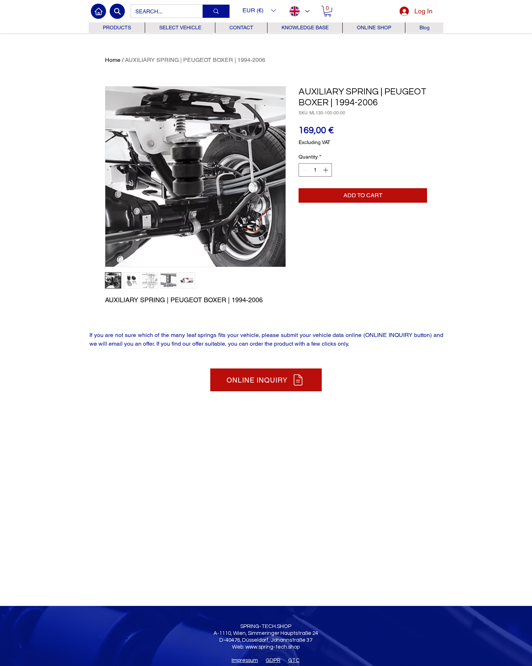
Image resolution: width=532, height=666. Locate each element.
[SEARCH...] (215, 11)
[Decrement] (304, 170)
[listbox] (259, 10)
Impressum (245, 660)
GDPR (273, 660)
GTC (294, 660)
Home (113, 59)
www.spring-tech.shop (272, 647)
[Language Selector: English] (299, 11)
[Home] (98, 11)
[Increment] (326, 170)
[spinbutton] (315, 170)
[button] (259, 10)
